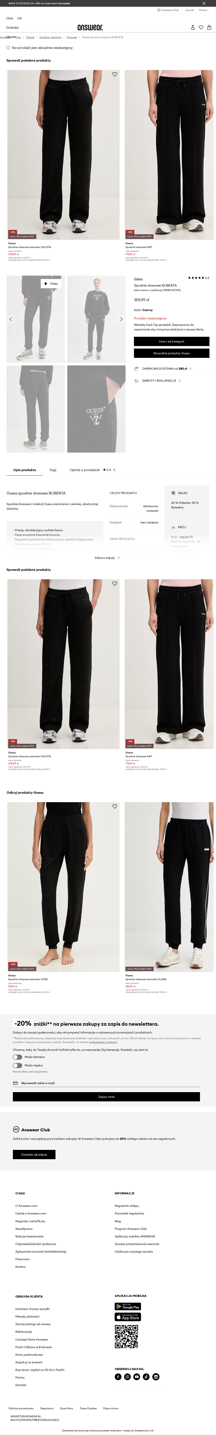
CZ (19, 1420)
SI (42, 1420)
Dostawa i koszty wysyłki (32, 1309)
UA (48, 1420)
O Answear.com (26, 1206)
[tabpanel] (108, 519)
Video (54, 284)
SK (45, 1420)
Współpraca (23, 1229)
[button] (36, 319)
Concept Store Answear (31, 1339)
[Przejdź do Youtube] (136, 1377)
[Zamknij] (204, 3)
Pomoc (20, 1377)
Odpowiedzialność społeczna (35, 1244)
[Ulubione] (201, 27)
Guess (138, 279)
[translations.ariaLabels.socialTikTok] (146, 1377)
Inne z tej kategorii (171, 341)
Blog (118, 1221)
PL (36, 1420)
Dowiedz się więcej (34, 1154)
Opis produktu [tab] (24, 470)
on (19, 18)
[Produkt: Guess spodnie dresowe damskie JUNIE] (63, 887)
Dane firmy (66, 1408)
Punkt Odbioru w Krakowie (33, 1347)
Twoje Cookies (88, 1408)
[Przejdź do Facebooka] (118, 1377)
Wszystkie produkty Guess (171, 353)
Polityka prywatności (21, 1408)
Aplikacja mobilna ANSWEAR (135, 1236)
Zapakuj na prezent (28, 1362)
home (11, 37)
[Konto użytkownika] (192, 27)
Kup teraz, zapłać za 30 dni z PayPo (39, 1370)
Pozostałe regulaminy (129, 1213)
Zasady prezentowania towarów (137, 1244)
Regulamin (47, 1408)
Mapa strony (111, 1408)
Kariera (20, 1267)
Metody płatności (27, 1316)
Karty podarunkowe (29, 1355)
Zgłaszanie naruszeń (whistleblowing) (40, 1251)
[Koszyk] (209, 27)
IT (33, 1420)
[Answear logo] (90, 27)
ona (9, 18)
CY (16, 1420)
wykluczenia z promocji (103, 1042)
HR (27, 1420)
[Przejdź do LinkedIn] (155, 1377)
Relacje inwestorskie (29, 1236)
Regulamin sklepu (127, 1206)
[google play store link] (128, 1306)
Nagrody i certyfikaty (30, 1221)
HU (30, 1420)
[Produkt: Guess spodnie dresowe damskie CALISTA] (63, 155)
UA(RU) (54, 1420)
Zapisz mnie (106, 1097)
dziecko (12, 27)
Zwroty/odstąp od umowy (33, 1324)
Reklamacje (23, 1332)
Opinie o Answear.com (30, 1213)
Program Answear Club (131, 1229)
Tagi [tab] (53, 470)
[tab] (92, 470)
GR (23, 1420)
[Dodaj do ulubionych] (115, 74)
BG (12, 1420)
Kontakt (20, 1385)
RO (39, 1420)
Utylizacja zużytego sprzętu (134, 1251)
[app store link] (128, 1316)
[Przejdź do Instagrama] (127, 1377)
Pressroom (22, 1259)
